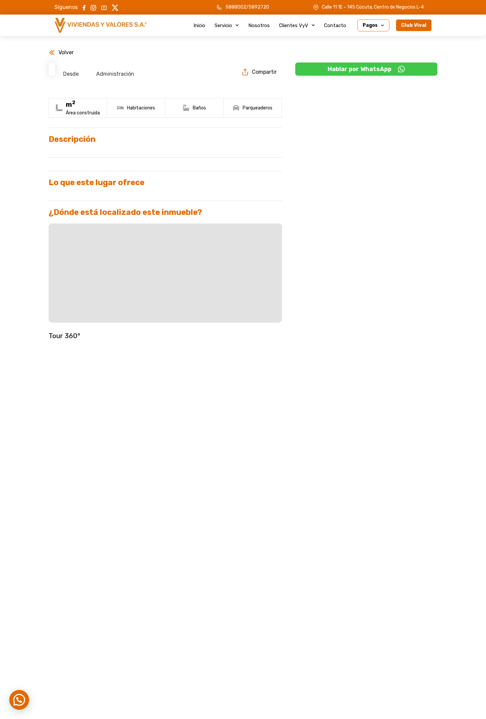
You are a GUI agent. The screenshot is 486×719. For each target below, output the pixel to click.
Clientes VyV (293, 25)
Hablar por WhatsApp (359, 69)
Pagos (370, 25)
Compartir (264, 72)
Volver (66, 52)
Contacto (335, 25)
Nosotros (259, 25)
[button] (19, 700)
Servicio (223, 25)
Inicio (199, 25)
